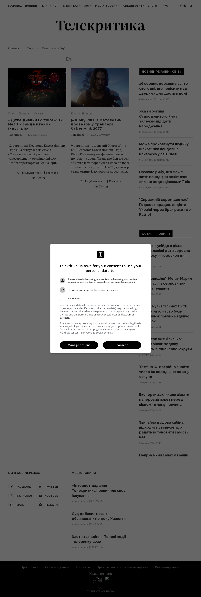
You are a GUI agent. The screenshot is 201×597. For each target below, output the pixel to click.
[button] (100, 298)
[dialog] (100, 298)
